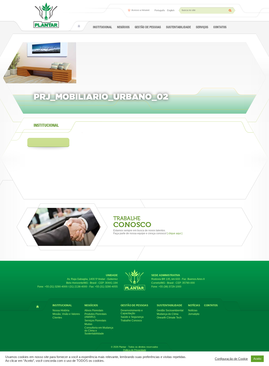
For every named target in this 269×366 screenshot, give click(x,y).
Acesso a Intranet (140, 10)
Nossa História (61, 310)
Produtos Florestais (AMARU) (95, 315)
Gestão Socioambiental (170, 310)
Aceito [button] (257, 358)
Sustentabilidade (178, 27)
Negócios (123, 27)
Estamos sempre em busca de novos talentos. (139, 230)
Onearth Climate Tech (169, 317)
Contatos (220, 27)
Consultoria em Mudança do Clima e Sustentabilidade (98, 330)
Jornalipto (193, 314)
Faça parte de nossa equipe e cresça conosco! (147, 233)
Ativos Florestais (93, 310)
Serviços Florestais (95, 320)
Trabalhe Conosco (131, 320)
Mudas (88, 324)
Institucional (102, 27)
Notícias (194, 305)
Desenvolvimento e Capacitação (132, 312)
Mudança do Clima (167, 314)
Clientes (57, 317)
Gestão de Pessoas (148, 27)
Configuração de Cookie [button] (231, 359)
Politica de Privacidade (134, 350)
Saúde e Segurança (132, 316)
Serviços (202, 27)
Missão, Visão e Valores (66, 314)
